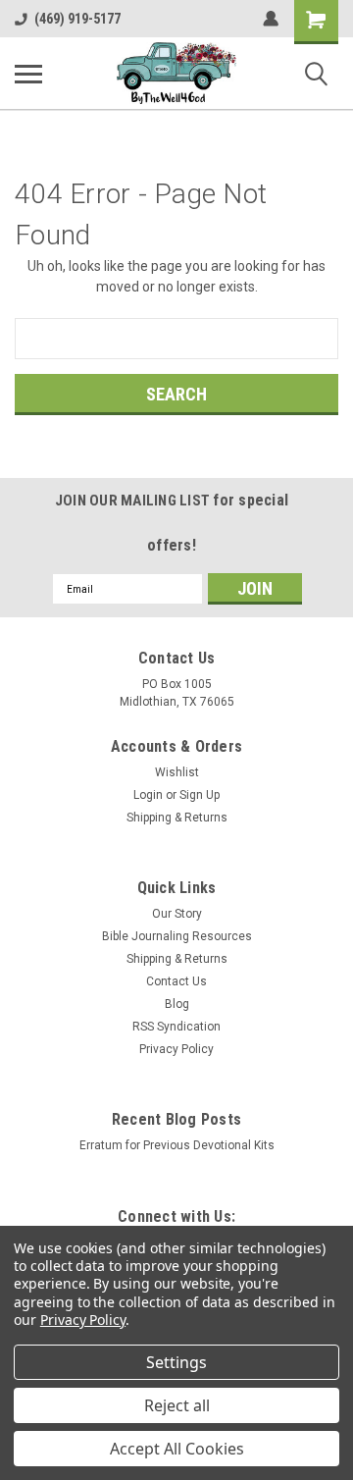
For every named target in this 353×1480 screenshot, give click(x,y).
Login (148, 795)
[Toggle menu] (28, 73)
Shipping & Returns (176, 817)
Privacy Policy (176, 1049)
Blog (177, 1004)
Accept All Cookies (177, 1448)
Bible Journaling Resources (177, 936)
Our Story (177, 914)
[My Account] (270, 18)
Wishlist (177, 772)
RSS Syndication (176, 1026)
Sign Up (199, 795)
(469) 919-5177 (77, 18)
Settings (176, 1362)
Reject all (177, 1405)
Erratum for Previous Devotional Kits (177, 1145)
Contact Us (176, 981)
